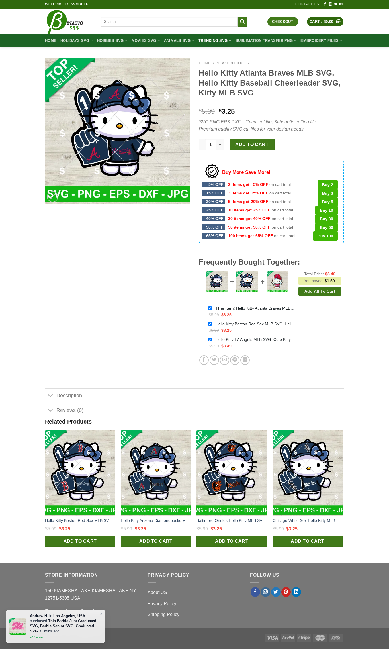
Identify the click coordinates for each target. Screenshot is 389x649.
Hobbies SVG (110, 40)
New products (232, 63)
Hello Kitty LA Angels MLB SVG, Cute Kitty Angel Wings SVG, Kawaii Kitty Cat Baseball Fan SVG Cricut (255, 339)
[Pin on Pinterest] (234, 360)
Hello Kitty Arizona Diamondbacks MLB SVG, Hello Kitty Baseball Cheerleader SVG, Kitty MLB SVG (156, 520)
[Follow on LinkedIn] (296, 592)
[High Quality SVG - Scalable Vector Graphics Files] (68, 21)
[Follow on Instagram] (330, 4)
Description (69, 395)
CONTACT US (307, 4)
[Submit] (242, 22)
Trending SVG (213, 40)
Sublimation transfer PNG (264, 40)
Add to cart (252, 144)
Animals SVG (177, 40)
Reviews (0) (69, 410)
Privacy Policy (162, 603)
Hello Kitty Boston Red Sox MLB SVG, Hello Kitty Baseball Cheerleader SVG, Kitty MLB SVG (255, 324)
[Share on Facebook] (204, 360)
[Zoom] (52, 196)
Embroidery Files (319, 40)
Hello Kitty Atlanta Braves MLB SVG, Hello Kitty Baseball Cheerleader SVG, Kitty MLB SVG (255, 308)
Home (50, 40)
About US (157, 592)
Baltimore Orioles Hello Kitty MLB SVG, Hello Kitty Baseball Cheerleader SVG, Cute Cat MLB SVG (231, 520)
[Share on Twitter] (214, 360)
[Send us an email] (341, 4)
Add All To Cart (319, 291)
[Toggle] (50, 396)
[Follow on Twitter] (335, 4)
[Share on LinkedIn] (245, 360)
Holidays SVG (74, 40)
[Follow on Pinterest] (286, 592)
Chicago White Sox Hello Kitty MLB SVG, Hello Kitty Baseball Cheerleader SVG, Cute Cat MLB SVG (308, 520)
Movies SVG (144, 40)
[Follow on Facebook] (325, 4)
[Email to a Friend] (224, 360)
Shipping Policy (163, 614)
